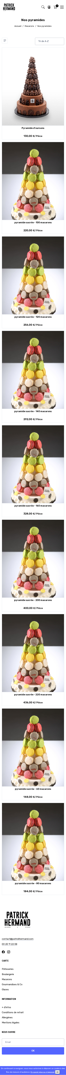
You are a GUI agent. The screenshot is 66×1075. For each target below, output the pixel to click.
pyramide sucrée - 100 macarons (33, 222)
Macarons (29, 26)
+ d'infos (6, 1007)
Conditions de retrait (13, 1012)
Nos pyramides (44, 26)
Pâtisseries (8, 969)
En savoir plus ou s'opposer (43, 1072)
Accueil (17, 26)
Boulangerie (8, 974)
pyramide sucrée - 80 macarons (33, 883)
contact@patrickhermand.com (17, 939)
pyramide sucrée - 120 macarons (33, 317)
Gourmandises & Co (12, 984)
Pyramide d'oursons (33, 128)
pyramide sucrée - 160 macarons (33, 505)
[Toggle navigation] (62, 7)
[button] (49, 7)
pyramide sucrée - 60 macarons (33, 789)
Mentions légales (10, 1022)
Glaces (5, 989)
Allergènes (7, 1017)
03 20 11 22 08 (9, 944)
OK (33, 1050)
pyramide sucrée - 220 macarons (33, 694)
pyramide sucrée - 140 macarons (33, 411)
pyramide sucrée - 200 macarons (33, 600)
